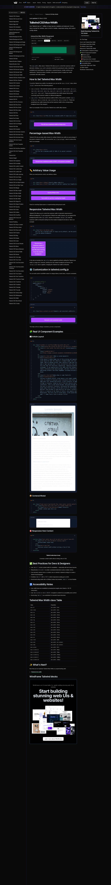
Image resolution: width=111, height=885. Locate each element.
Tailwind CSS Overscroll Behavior (15, 218)
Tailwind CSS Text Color (15, 259)
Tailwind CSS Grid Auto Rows (16, 137)
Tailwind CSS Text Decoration (16, 271)
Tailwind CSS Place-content (16, 224)
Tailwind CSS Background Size (16, 56)
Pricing (44, 2)
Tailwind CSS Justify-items (15, 169)
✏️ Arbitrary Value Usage (86, 46)
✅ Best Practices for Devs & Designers (90, 61)
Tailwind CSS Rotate (14, 238)
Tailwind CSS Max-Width (15, 193)
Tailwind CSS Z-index (14, 303)
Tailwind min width (36, 672)
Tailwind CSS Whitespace (15, 295)
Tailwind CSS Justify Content (16, 166)
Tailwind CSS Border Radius (16, 66)
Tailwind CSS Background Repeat (15, 52)
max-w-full (34, 43)
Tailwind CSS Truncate (14, 290)
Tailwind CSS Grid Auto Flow (16, 134)
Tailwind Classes (39, 14)
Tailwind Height (13, 158)
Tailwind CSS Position (14, 232)
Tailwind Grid (12, 155)
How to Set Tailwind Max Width (87, 42)
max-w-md (47, 40)
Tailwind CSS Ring (13, 235)
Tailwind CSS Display (14, 91)
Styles (28, 2)
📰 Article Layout (85, 54)
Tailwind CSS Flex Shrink (15, 107)
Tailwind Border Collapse (15, 61)
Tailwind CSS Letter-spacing (16, 174)
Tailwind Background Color (16, 39)
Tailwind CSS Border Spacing (16, 69)
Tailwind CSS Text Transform (16, 276)
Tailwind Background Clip (15, 36)
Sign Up (94, 2)
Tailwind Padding (13, 222)
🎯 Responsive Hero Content (88, 59)
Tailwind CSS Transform (15, 281)
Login (86, 2)
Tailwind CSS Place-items (15, 227)
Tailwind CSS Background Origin (17, 44)
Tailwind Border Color (14, 64)
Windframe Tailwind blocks (86, 69)
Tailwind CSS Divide (14, 94)
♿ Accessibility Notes (85, 63)
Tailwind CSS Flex (13, 112)
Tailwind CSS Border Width (15, 75)
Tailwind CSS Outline (14, 212)
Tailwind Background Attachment (14, 33)
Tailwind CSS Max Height (15, 190)
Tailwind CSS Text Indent (15, 273)
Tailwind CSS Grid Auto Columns (17, 131)
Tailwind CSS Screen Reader (16, 243)
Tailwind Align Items (14, 21)
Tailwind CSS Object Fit (15, 201)
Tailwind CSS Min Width (15, 198)
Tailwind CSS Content (14, 85)
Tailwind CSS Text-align (15, 257)
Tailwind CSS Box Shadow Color (17, 77)
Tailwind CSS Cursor (14, 88)
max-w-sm (40, 40)
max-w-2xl (66, 40)
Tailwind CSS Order (14, 209)
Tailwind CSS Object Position (16, 204)
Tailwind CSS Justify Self (15, 171)
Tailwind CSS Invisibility (14, 163)
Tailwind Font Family (14, 118)
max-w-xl (60, 40)
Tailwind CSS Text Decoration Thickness (16, 267)
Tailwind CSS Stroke (14, 254)
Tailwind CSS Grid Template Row (16, 151)
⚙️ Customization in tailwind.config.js (89, 50)
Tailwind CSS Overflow (14, 215)
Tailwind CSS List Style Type (16, 185)
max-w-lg (54, 40)
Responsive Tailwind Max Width (88, 48)
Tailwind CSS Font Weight (15, 123)
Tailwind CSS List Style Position (16, 182)
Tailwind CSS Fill (13, 99)
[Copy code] (75, 112)
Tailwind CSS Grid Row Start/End (17, 148)
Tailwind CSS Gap (13, 126)
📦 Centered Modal (86, 57)
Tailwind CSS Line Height (15, 179)
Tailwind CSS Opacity (14, 206)
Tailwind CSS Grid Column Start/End (15, 140)
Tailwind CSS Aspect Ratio (15, 29)
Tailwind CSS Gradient (14, 129)
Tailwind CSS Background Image (17, 42)
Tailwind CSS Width (14, 298)
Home (31, 14)
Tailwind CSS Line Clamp (15, 177)
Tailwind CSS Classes (14, 16)
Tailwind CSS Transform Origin (16, 279)
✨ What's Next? (84, 67)
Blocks (39, 2)
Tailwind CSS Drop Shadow (16, 96)
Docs (20, 2)
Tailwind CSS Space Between (16, 249)
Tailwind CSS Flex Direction (16, 102)
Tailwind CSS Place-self (15, 230)
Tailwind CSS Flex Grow (15, 104)
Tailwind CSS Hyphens (14, 160)
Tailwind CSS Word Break (15, 300)
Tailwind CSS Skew (14, 246)
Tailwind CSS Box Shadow (15, 80)
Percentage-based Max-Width (87, 44)
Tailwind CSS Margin (14, 187)
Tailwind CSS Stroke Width (15, 251)
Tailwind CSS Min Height (15, 196)
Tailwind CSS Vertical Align (15, 292)
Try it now (83, 7)
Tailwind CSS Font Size (14, 121)
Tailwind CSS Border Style (15, 72)
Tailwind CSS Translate (14, 287)
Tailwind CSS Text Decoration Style (16, 263)
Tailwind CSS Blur (13, 58)
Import (34, 2)
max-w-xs (34, 40)
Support (49, 2)
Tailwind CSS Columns (14, 83)
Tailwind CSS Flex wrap (15, 110)
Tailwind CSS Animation (15, 27)
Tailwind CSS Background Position (15, 48)
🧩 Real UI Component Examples (88, 52)
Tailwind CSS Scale (14, 241)
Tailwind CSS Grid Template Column (16, 145)
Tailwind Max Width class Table (88, 65)
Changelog (64, 2)
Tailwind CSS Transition (15, 284)
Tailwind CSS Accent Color (15, 19)
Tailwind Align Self (13, 24)
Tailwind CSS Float (13, 115)
